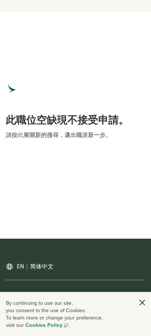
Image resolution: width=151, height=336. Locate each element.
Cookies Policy (44, 325)
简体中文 (42, 266)
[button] (142, 303)
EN (20, 266)
